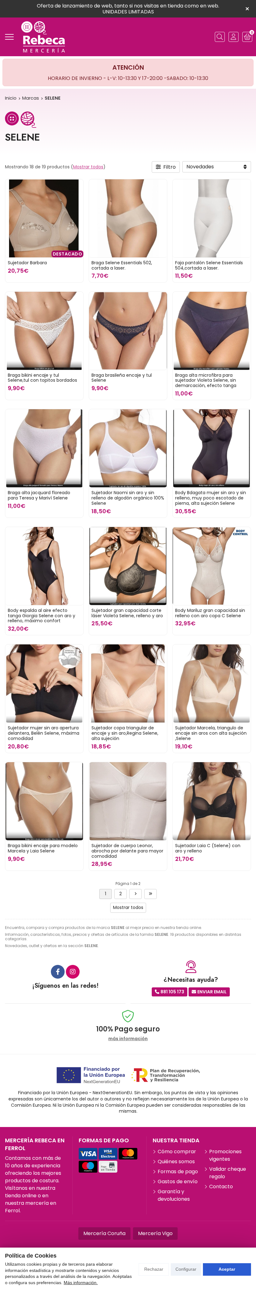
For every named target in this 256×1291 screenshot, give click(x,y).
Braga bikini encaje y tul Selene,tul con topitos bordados (42, 378)
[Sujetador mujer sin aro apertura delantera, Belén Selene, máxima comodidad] (44, 683)
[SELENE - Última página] (135, 894)
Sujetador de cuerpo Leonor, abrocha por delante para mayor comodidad (127, 850)
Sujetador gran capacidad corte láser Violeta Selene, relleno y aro (127, 613)
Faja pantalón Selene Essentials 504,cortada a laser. (209, 265)
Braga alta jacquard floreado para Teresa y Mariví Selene (39, 495)
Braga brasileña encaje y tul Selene (121, 378)
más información (128, 1038)
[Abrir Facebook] (58, 972)
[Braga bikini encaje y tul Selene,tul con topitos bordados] (44, 331)
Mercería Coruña (104, 1233)
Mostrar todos (88, 167)
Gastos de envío (178, 1181)
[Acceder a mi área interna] (234, 37)
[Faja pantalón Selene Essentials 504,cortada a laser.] (212, 218)
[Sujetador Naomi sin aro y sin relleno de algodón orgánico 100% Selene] (128, 448)
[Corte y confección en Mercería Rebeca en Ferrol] (43, 36)
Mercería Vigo (155, 1233)
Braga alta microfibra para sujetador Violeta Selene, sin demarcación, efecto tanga (205, 380)
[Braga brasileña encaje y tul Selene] (128, 331)
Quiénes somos (176, 1161)
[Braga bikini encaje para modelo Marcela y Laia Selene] (44, 801)
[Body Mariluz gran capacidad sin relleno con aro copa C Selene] (212, 566)
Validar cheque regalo (227, 1172)
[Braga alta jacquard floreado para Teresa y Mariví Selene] (44, 448)
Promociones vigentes (225, 1155)
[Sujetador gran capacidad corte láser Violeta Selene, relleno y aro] (128, 566)
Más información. (81, 1282)
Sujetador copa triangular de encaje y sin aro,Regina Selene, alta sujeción (124, 733)
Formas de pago (178, 1171)
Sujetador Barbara (27, 263)
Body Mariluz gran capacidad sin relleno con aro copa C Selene (210, 613)
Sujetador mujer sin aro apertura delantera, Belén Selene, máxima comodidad (43, 733)
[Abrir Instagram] (72, 972)
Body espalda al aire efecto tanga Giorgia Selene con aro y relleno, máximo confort (41, 615)
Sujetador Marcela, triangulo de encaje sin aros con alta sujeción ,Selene (211, 733)
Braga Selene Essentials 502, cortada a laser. (121, 265)
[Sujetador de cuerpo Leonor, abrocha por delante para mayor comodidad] (128, 801)
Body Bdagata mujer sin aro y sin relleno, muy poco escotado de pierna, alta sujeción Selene (210, 497)
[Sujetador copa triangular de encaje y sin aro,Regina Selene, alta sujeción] (128, 683)
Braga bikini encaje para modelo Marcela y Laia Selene (43, 848)
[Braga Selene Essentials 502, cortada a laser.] (128, 218)
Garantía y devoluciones (174, 1195)
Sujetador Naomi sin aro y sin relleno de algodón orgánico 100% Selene (127, 497)
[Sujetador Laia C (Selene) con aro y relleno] (212, 801)
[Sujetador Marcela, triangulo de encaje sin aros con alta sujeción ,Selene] (212, 683)
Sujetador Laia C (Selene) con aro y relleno (207, 848)
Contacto (221, 1186)
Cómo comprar (177, 1151)
